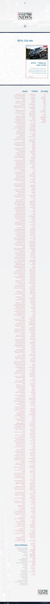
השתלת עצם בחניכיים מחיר (32, 453)
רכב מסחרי (33, 159)
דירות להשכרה (32, 488)
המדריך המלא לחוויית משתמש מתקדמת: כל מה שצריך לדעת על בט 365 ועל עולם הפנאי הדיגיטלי (19, 230)
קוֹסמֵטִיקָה (44, 97)
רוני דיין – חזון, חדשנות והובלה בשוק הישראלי (20, 385)
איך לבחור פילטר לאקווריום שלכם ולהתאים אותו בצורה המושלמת (19, 460)
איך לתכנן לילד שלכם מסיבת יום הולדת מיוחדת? (20, 450)
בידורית (33, 518)
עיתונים (44, 101)
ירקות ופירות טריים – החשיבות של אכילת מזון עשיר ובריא (20, 392)
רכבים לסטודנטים (33, 156)
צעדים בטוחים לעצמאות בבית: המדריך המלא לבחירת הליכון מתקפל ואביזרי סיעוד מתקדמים (19, 168)
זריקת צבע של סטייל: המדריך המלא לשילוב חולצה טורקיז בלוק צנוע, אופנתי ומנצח (19, 196)
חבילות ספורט (32, 435)
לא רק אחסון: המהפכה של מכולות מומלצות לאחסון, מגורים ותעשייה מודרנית (20, 341)
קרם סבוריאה (32, 185)
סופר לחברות (32, 247)
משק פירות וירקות (33, 265)
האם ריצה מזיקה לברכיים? (20, 438)
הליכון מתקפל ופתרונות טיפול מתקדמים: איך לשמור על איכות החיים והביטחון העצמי (19, 352)
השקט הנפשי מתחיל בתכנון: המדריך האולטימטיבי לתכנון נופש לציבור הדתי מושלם (19, 363)
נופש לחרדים (32, 260)
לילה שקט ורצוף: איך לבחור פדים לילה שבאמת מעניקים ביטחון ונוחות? (19, 250)
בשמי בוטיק (33, 508)
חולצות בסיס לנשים (32, 426)
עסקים (44, 100)
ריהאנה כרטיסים (33, 172)
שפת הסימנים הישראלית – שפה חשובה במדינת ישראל (19, 512)
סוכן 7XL (33, 250)
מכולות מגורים (32, 328)
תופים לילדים (32, 112)
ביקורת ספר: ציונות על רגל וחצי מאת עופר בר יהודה (20, 407)
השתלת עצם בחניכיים (32, 456)
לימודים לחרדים (32, 355)
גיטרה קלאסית (32, 493)
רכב (45, 95)
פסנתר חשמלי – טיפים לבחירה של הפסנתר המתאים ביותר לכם (20, 523)
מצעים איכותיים (32, 298)
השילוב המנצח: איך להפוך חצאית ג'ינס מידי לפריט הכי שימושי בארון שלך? (19, 259)
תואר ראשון (33, 123)
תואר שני (33, 119)
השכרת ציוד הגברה (33, 463)
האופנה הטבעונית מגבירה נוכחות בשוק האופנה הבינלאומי (20, 420)
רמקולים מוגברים (33, 146)
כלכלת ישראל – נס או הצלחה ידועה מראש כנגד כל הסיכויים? (19, 447)
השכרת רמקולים (32, 461)
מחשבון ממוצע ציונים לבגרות (32, 343)
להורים (44, 106)
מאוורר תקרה (32, 354)
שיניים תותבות (32, 139)
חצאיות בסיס (32, 410)
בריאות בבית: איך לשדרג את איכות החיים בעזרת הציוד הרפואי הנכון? (19, 320)
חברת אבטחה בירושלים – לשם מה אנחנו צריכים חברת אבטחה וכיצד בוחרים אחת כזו (19, 489)
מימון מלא (33, 333)
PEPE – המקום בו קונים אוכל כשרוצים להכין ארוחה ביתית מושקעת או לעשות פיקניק (19, 428)
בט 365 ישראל (32, 524)
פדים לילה (33, 217)
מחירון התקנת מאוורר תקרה (19, 480)
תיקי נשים (33, 97)
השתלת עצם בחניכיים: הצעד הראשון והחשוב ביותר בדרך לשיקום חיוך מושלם (19, 239)
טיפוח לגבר (33, 404)
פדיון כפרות (33, 229)
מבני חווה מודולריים (33, 352)
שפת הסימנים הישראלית (32, 125)
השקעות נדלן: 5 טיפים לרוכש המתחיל (20, 388)
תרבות (44, 94)
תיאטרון (33, 106)
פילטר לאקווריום (33, 211)
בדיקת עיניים (32, 530)
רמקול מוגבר (32, 153)
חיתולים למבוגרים (33, 419)
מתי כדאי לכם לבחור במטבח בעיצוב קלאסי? (19, 468)
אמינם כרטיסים (32, 533)
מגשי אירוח (33, 350)
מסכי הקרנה (32, 301)
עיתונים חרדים (32, 231)
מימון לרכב (33, 335)
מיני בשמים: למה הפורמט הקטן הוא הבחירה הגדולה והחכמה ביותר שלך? (20, 254)
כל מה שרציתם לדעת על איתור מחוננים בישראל (20, 443)
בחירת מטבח (32, 526)
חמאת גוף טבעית (33, 416)
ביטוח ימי (33, 513)
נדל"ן (45, 104)
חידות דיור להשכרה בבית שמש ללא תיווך (32, 423)
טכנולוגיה (44, 110)
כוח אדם (33, 379)
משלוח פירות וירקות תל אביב (32, 287)
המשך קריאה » (30, 76)
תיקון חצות (33, 98)
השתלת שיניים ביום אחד (32, 450)
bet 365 (33, 564)
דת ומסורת (33, 482)
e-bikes (33, 558)
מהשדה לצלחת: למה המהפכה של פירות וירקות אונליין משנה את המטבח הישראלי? (20, 358)
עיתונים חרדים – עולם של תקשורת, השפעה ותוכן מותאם (20, 378)
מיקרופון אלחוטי (32, 329)
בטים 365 (33, 521)
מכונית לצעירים (32, 319)
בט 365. (33, 523)
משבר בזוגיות (32, 292)
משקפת (33, 263)
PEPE (34, 546)
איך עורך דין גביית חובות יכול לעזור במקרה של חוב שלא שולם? (19, 502)
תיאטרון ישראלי (32, 104)
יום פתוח (33, 389)
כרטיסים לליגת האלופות (32, 368)
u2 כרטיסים (32, 545)
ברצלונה (33, 510)
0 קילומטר (33, 574)
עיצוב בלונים (32, 233)
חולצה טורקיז (32, 429)
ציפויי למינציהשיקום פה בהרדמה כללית (32, 196)
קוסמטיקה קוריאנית (33, 190)
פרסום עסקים (32, 201)
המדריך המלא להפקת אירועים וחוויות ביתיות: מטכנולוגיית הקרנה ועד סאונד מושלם (20, 133)
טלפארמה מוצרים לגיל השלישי (33, 392)
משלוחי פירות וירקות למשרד (32, 272)
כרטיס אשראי (32, 375)
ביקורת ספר (33, 511)
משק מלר (33, 267)
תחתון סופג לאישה (33, 109)
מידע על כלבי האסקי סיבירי (32, 337)
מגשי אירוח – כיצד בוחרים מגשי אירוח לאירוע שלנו (20, 456)
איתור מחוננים (32, 536)
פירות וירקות (43, 98)
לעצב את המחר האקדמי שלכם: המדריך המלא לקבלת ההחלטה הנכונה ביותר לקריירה (19, 180)
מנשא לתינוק (32, 307)
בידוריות (33, 520)
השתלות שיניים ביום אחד (32, 459)
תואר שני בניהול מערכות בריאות (32, 114)
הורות (34, 477)
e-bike (34, 560)
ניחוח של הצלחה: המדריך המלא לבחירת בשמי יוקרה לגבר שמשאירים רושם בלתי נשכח (19, 287)
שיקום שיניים (32, 129)
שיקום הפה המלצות (33, 134)
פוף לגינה (33, 214)
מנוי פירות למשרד (33, 309)
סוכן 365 (33, 251)
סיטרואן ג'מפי (32, 244)
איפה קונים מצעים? (21, 505)
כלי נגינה (44, 109)
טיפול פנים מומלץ (33, 396)
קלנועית (33, 188)
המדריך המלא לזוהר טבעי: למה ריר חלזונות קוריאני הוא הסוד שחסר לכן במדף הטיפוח (19, 245)
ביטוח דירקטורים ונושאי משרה (32, 516)
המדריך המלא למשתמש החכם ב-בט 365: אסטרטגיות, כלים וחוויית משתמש (20, 299)
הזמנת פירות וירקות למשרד (32, 471)
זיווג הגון (33, 439)
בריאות (44, 114)
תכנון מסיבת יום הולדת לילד (32, 94)
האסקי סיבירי (32, 480)
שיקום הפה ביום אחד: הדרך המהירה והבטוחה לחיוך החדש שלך (19, 278)
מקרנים (33, 297)
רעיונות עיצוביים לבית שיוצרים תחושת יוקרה (20, 413)
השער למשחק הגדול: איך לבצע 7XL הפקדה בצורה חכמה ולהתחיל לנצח (20, 235)
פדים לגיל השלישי (33, 219)
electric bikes (32, 555)
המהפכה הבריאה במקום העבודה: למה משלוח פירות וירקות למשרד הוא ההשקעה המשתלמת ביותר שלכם (19, 305)
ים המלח (33, 388)
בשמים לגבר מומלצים (32, 501)
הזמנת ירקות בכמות (32, 473)
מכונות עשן (33, 320)
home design (32, 551)
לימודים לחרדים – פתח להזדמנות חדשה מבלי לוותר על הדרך (19, 382)
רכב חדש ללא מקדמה (32, 164)
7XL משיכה (33, 565)
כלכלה (34, 377)
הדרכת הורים (32, 479)
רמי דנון (33, 154)
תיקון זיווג (33, 100)
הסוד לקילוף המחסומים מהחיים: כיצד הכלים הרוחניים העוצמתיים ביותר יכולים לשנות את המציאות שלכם (20, 156)
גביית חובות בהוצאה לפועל (32, 497)
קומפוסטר (33, 192)
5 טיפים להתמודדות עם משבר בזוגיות (20, 404)
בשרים (34, 499)
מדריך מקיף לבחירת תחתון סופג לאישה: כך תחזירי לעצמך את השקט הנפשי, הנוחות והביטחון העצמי (20, 162)
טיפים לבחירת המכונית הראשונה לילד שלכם (20, 453)
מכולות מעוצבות (32, 323)
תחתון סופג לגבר (32, 107)
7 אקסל (33, 570)
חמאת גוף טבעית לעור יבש (32, 413)
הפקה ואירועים (43, 112)
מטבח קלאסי (32, 339)
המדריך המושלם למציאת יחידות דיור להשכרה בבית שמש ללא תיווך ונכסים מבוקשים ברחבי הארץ (20, 174)
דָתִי (45, 113)
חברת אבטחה (32, 433)
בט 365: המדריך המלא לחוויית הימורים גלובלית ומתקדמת (20, 336)
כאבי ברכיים (32, 383)
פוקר (34, 213)
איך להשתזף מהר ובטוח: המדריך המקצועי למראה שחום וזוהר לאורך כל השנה (20, 201)
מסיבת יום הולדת (33, 305)
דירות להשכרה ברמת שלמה (32, 485)
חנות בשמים (32, 411)
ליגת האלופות (32, 360)
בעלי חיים (44, 116)
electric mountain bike (32, 553)
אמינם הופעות (32, 535)
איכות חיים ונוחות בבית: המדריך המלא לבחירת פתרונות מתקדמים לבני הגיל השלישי (19, 293)
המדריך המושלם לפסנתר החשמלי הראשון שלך (20, 538)
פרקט (34, 200)
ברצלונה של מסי (22, 517)
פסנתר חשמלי (32, 203)
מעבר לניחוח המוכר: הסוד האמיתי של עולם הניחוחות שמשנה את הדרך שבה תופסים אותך (20, 218)
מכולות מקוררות (32, 322)
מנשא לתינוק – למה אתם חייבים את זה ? (20, 435)
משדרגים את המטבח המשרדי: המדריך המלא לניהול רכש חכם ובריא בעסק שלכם (19, 139)
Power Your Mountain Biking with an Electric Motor (20, 483)
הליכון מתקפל (32, 466)
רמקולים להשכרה (33, 149)
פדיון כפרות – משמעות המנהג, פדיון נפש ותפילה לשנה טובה (20, 103)
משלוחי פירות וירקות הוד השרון (32, 281)
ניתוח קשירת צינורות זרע (32, 253)
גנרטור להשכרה (32, 489)
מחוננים (33, 345)
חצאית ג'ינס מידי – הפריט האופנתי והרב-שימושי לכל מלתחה (20, 98)
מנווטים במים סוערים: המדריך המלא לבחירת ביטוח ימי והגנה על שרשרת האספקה (19, 315)
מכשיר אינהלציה (33, 315)
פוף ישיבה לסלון (32, 216)
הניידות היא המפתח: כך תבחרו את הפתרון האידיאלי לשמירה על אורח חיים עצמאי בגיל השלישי (19, 123)
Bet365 (33, 563)
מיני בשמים (33, 330)
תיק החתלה (33, 103)
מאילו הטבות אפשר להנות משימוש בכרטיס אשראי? (20, 493)
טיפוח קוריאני (32, 402)
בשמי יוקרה (33, 507)
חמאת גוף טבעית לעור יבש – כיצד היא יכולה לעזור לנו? (19, 473)
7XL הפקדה (33, 568)
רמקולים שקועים (33, 143)
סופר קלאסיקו (32, 245)
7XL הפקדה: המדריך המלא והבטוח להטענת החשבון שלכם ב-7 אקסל (19, 191)
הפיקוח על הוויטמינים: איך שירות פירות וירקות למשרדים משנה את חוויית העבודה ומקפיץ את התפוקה (19, 207)
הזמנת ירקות (32, 476)
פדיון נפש (33, 228)
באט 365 (33, 532)
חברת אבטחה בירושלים (32, 431)
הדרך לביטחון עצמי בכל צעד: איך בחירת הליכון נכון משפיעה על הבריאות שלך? (19, 310)
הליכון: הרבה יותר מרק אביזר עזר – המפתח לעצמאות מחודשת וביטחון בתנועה (19, 263)
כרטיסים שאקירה (33, 365)
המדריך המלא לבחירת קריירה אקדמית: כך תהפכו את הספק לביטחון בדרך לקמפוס (20, 326)
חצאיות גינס (32, 408)
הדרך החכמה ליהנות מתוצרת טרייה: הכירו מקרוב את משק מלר (19, 107)
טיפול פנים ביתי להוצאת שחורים (32, 399)
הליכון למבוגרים (32, 467)
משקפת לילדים (32, 261)
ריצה (34, 170)
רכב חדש (33, 166)
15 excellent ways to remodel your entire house (19, 424)
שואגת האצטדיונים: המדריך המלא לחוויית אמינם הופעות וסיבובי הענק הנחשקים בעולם (19, 145)
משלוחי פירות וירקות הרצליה (32, 278)
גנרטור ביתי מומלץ (33, 491)
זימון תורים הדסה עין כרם (32, 437)
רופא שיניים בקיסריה (32, 180)
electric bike (32, 557)
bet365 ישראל (32, 561)
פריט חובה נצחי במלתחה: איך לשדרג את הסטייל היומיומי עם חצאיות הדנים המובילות (20, 112)
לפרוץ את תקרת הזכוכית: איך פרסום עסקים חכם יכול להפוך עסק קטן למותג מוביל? (19, 346)
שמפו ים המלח (32, 128)
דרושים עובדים (32, 483)
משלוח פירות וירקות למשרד (32, 290)
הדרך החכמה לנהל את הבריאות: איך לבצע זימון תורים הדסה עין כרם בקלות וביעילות (19, 373)
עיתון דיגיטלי (32, 232)
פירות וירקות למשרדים (32, 205)
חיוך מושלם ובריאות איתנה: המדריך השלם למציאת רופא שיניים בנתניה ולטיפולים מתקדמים (19, 186)
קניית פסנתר (32, 186)
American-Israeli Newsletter (43, 120)
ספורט (44, 103)
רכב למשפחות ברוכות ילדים (32, 161)
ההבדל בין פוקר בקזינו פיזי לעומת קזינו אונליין (20, 396)
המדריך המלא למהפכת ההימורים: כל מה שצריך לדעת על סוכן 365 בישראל (20, 117)
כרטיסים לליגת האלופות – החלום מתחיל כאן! (20, 531)
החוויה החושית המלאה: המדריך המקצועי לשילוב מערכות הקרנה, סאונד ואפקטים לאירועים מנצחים (19, 212)
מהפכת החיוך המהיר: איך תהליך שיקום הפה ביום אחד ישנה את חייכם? (19, 128)
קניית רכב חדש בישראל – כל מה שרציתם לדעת (20, 399)
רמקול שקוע (32, 151)
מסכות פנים (33, 303)
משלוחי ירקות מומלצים (32, 284)
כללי (45, 107)
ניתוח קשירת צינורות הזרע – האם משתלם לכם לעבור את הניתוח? (19, 477)
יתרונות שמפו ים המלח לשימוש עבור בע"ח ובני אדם (19, 440)
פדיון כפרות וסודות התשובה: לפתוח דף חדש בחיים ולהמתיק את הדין (19, 150)
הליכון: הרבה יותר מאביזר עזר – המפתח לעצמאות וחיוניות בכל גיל (20, 282)
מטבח (34, 341)
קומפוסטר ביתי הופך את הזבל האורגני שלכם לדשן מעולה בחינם (20, 464)
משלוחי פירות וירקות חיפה (32, 275)
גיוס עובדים (33, 495)
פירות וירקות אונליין (32, 208)
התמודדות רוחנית (33, 447)
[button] (25, 3)
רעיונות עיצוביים (32, 141)
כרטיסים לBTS (32, 373)
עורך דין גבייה (32, 241)
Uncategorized (43, 117)
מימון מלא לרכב (32, 332)
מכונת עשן (33, 317)
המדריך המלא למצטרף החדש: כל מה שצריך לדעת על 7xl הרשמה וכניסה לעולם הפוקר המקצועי (19, 273)
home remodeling (32, 548)
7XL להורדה (33, 567)
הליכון (34, 469)
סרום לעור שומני (32, 242)
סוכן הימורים (32, 248)
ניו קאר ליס (33, 256)
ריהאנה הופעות (32, 175)
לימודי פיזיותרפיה (33, 357)
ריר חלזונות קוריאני (33, 168)
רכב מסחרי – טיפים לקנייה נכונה (38, 64)
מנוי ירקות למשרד (33, 312)
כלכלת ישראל (32, 376)
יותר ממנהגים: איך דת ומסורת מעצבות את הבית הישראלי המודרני (20, 367)
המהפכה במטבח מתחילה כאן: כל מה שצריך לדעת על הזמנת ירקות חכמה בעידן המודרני (19, 224)
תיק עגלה (33, 101)
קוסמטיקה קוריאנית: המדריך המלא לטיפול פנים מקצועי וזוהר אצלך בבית (19, 267)
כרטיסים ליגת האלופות (32, 371)
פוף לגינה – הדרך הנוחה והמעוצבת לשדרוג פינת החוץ (19, 94)
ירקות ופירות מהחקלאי (32, 385)
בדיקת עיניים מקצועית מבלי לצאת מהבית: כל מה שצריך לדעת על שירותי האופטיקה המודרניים (19, 331)
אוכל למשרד (32, 543)
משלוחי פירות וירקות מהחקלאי (32, 269)
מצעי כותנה (33, 300)
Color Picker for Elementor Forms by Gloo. (19, 401)
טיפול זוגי (33, 401)
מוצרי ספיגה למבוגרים (32, 347)
